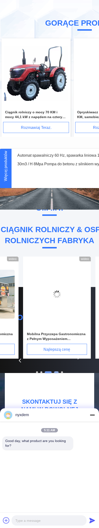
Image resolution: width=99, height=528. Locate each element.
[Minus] (92, 415)
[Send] (92, 520)
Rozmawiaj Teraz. (36, 128)
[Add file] (6, 520)
